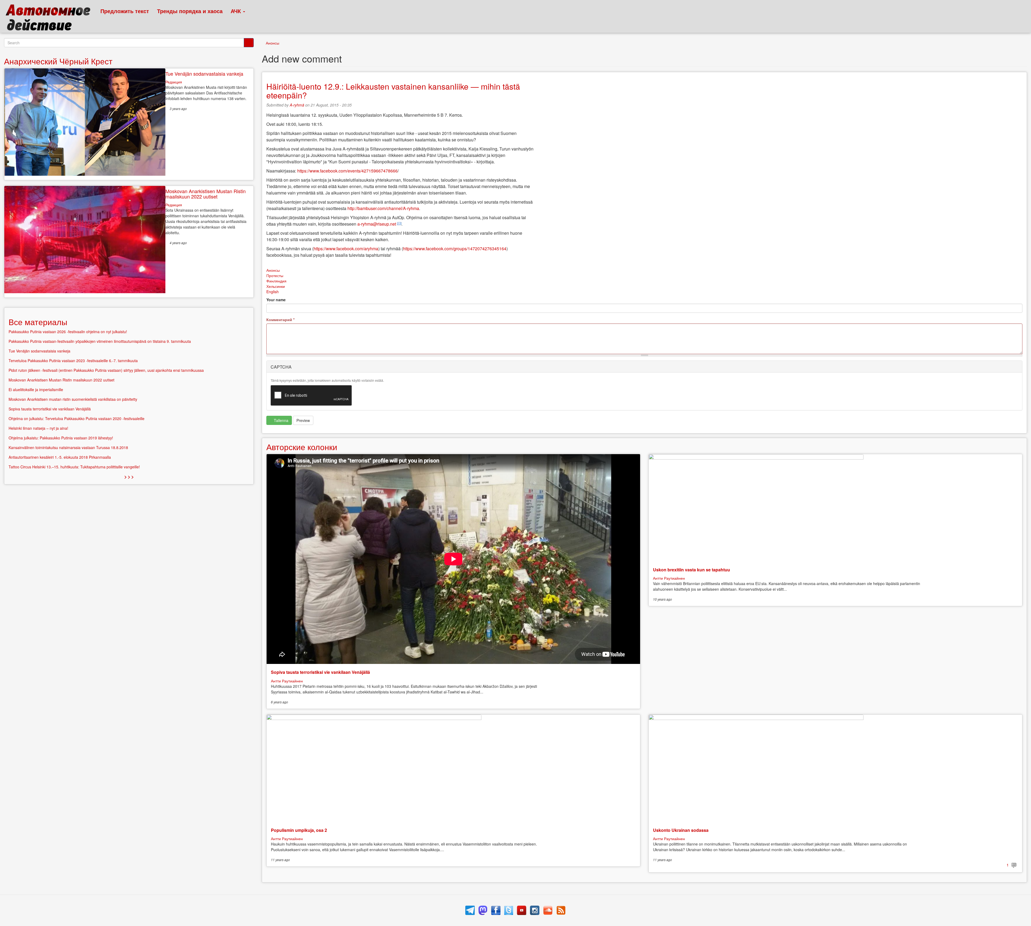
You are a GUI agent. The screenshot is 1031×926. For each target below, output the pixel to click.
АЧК (236, 11)
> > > (129, 476)
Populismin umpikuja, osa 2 (299, 830)
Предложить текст (124, 11)
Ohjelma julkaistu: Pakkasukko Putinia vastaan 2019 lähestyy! (61, 437)
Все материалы (38, 322)
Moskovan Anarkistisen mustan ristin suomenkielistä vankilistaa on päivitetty (73, 399)
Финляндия (276, 281)
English (272, 291)
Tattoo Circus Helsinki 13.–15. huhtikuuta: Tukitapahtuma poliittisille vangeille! (74, 466)
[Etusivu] (50, 18)
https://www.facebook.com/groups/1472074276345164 (454, 248)
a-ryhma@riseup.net (376, 224)
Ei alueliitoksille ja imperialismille (36, 389)
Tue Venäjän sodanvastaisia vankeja (204, 73)
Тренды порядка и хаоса (190, 11)
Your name (276, 299)
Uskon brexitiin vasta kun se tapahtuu (691, 570)
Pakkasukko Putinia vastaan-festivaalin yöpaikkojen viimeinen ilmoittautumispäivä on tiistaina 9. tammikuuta (100, 341)
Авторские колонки (301, 447)
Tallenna (280, 420)
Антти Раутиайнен (287, 681)
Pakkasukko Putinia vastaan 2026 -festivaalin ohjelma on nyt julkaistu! (68, 331)
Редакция (173, 81)
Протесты (274, 275)
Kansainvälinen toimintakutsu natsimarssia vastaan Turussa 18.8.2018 (68, 447)
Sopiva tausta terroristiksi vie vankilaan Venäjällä (320, 672)
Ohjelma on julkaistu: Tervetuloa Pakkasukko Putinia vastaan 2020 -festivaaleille (76, 418)
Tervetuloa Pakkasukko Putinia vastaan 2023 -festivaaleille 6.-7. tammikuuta (73, 360)
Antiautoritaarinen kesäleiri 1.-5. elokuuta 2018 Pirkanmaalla (60, 457)
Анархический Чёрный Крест (58, 61)
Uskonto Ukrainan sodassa (681, 830)
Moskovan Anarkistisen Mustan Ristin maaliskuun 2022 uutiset (205, 194)
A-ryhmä (297, 105)
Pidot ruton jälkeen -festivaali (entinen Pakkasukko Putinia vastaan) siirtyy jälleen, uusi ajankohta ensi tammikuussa (106, 370)
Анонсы (272, 43)
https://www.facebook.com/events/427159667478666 (347, 171)
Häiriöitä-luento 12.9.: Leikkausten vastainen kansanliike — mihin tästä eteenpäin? (393, 90)
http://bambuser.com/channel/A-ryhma (383, 208)
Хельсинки (275, 286)
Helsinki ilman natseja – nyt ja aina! (38, 428)
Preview (303, 420)
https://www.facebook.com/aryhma (346, 248)
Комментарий (280, 319)
